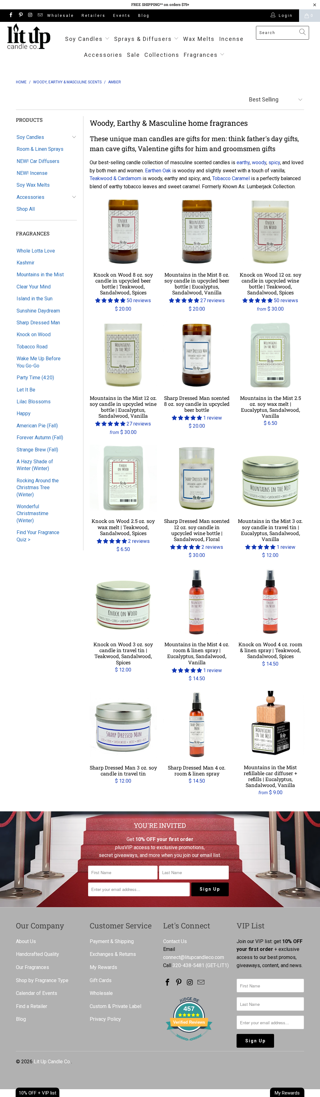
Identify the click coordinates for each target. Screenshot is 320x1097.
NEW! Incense (32, 173)
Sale (133, 55)
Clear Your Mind (34, 287)
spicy (274, 162)
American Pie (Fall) (37, 426)
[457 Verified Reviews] (189, 1044)
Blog (144, 15)
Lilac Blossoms (34, 402)
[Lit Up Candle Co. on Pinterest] (20, 15)
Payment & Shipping (112, 941)
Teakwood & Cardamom (115, 178)
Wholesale (60, 15)
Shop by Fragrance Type (42, 980)
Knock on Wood (34, 334)
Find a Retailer (31, 1006)
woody (259, 162)
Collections (161, 55)
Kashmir (25, 263)
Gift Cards (101, 980)
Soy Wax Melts (33, 185)
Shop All (26, 209)
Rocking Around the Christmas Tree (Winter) (38, 488)
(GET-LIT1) (217, 965)
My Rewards (103, 967)
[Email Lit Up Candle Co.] (39, 15)
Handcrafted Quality (37, 954)
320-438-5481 (188, 965)
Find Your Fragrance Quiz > (38, 535)
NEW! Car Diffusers (38, 161)
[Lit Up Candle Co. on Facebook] (10, 15)
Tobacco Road (32, 347)
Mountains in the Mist (40, 275)
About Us (26, 941)
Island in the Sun (34, 299)
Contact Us (175, 941)
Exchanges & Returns (113, 954)
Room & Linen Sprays (40, 149)
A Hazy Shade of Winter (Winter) (35, 465)
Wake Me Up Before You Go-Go (39, 362)
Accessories (103, 55)
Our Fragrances (32, 967)
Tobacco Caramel (231, 178)
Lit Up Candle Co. (52, 1062)
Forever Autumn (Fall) (40, 437)
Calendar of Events (36, 993)
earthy (243, 162)
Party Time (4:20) (35, 378)
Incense (231, 39)
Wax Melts (199, 39)
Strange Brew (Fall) (37, 450)
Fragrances (201, 55)
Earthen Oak (158, 171)
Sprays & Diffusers (144, 39)
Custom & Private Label (115, 1006)
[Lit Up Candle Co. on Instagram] (30, 15)
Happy (24, 413)
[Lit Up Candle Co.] (28, 36)
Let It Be (26, 390)
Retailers (94, 15)
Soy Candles (85, 39)
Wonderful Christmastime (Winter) (32, 514)
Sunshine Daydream (38, 311)
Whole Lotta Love (36, 251)
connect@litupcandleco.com (193, 957)
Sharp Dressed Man (38, 323)
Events (122, 15)
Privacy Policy (105, 1019)
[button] (110, 300)
